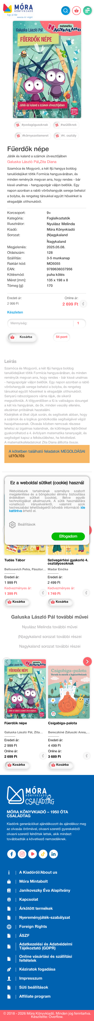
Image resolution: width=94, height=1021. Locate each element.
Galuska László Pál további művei (49, 617)
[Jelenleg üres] (76, 10)
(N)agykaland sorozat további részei (50, 637)
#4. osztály (68, 135)
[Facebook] (11, 854)
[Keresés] (65, 10)
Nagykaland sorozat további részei (49, 647)
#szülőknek (69, 125)
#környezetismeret (35, 135)
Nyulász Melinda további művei (49, 627)
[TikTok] (43, 854)
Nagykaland (56, 241)
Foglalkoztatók (58, 218)
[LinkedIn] (53, 854)
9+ (49, 213)
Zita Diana (48, 162)
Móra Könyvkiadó (61, 229)
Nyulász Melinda (61, 224)
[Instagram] (22, 854)
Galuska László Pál (23, 162)
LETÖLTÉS (16, 456)
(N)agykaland (57, 235)
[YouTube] (32, 854)
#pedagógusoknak (35, 125)
